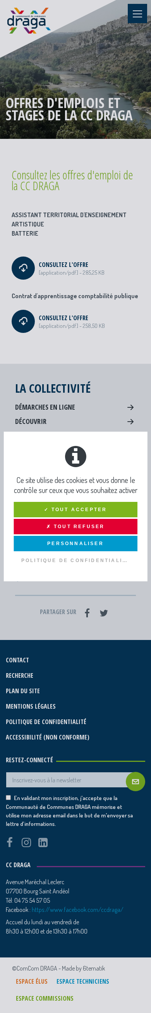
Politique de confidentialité (76, 560)
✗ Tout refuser (75, 526)
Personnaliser (75, 543)
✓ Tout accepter (75, 509)
